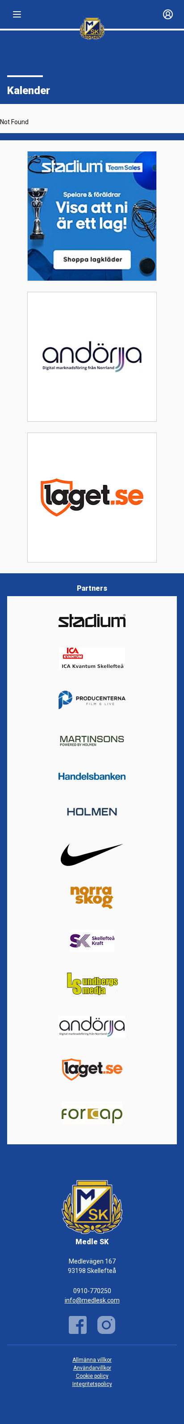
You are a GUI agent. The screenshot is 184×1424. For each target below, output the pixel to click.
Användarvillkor (92, 1368)
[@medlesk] (106, 1325)
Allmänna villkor (92, 1360)
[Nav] (17, 14)
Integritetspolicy (92, 1384)
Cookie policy (92, 1376)
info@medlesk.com (92, 1300)
